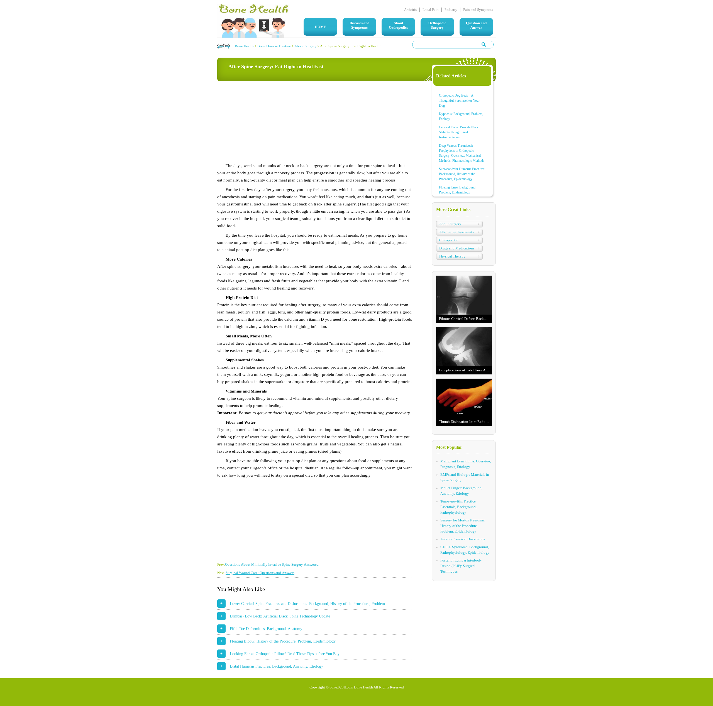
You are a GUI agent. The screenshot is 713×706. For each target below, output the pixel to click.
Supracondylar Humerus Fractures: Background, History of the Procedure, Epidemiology (462, 174)
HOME (320, 27)
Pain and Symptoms (478, 10)
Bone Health (244, 46)
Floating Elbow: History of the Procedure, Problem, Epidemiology (283, 641)
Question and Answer (476, 25)
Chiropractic (448, 240)
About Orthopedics (398, 25)
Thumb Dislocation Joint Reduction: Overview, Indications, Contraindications (465, 422)
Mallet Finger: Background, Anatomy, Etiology (461, 491)
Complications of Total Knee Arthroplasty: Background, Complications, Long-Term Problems (465, 370)
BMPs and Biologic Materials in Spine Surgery (464, 477)
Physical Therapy (452, 256)
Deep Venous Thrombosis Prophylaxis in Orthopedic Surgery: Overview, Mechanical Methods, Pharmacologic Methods (461, 153)
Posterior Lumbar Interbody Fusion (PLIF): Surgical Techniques (461, 565)
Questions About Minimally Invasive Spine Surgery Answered (272, 564)
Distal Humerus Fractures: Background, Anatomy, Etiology (276, 666)
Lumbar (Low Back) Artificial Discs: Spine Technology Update (280, 616)
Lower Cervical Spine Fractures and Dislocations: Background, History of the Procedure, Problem (307, 604)
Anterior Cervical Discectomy (462, 539)
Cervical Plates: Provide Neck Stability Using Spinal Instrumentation (458, 132)
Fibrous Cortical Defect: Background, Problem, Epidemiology (465, 319)
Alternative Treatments (456, 232)
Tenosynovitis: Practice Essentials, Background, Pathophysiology (458, 506)
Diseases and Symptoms (359, 25)
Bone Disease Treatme (274, 46)
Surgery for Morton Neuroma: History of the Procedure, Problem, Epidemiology (462, 525)
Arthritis (410, 10)
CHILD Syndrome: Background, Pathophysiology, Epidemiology (464, 550)
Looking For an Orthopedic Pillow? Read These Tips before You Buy (285, 654)
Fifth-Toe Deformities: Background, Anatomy (266, 629)
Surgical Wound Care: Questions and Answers (260, 573)
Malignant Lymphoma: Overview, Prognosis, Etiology (465, 464)
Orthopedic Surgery (437, 25)
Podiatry (451, 10)
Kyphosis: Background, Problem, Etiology (461, 116)
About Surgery (305, 46)
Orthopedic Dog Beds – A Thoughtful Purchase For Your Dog (459, 100)
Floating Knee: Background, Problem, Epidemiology (457, 189)
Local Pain (431, 10)
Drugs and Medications (456, 248)
